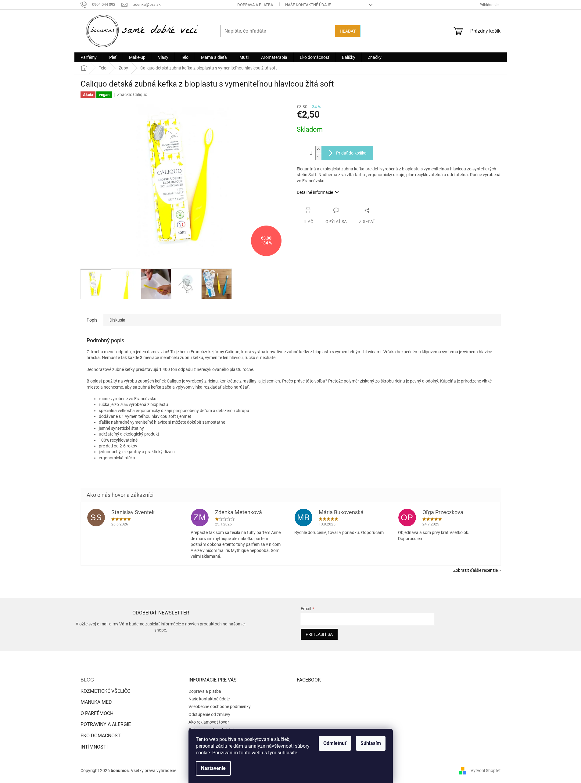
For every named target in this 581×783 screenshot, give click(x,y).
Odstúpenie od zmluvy (209, 714)
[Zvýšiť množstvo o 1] (318, 149)
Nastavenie (213, 768)
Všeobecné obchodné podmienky (219, 706)
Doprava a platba (255, 4)
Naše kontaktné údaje (308, 4)
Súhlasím (370, 743)
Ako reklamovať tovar (208, 722)
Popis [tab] (92, 320)
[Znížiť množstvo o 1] (318, 156)
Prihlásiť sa (319, 634)
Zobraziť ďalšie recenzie (475, 570)
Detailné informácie (315, 192)
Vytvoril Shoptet (486, 770)
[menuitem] (88, 57)
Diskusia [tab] (117, 320)
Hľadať (348, 31)
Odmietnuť (334, 743)
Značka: (132, 94)
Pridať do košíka (351, 153)
